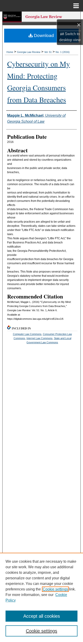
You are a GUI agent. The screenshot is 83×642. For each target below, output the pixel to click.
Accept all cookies (41, 616)
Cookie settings (55, 589)
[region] (41, 597)
